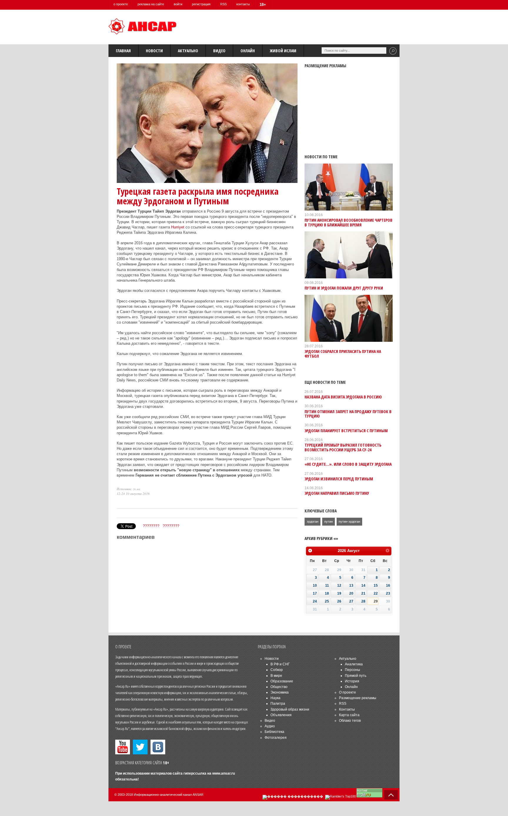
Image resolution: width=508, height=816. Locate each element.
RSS (223, 4)
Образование (281, 681)
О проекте (347, 692)
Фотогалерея (276, 738)
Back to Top (391, 795)
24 (315, 601)
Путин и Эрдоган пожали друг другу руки (344, 288)
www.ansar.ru (223, 773)
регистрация (201, 4)
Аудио (270, 726)
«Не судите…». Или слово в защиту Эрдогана (348, 464)
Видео (219, 50)
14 (363, 585)
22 (376, 593)
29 (376, 601)
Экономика (279, 692)
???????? (151, 526)
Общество (279, 687)
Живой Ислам (283, 50)
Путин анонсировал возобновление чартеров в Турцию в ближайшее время (348, 222)
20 (351, 593)
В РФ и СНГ (280, 664)
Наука (275, 698)
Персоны (352, 670)
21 (363, 593)
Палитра (277, 703)
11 (327, 585)
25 (327, 601)
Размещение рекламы (357, 698)
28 (363, 601)
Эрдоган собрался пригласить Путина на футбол (343, 354)
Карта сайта (349, 715)
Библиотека (274, 732)
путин (328, 521)
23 (388, 593)
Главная (123, 50)
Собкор (276, 670)
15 (376, 585)
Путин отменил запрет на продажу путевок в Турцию (348, 414)
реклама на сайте (151, 4)
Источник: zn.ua (128, 489)
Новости (154, 50)
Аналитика (354, 664)
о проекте (120, 4)
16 (388, 585)
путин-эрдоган (349, 521)
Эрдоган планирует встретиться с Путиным (346, 430)
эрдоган (312, 521)
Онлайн (247, 50)
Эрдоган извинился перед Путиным (339, 479)
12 (339, 585)
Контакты (347, 709)
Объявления (281, 715)
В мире (276, 676)
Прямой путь (355, 676)
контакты (243, 4)
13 (351, 585)
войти (178, 4)
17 (315, 593)
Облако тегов (350, 721)
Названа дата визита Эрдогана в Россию (343, 397)
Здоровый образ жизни (289, 709)
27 (351, 601)
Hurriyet (177, 227)
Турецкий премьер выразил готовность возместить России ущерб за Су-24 (343, 447)
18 (327, 593)
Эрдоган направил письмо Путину (337, 493)
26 (339, 601)
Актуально (188, 50)
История (352, 681)
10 (315, 585)
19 (339, 593)
